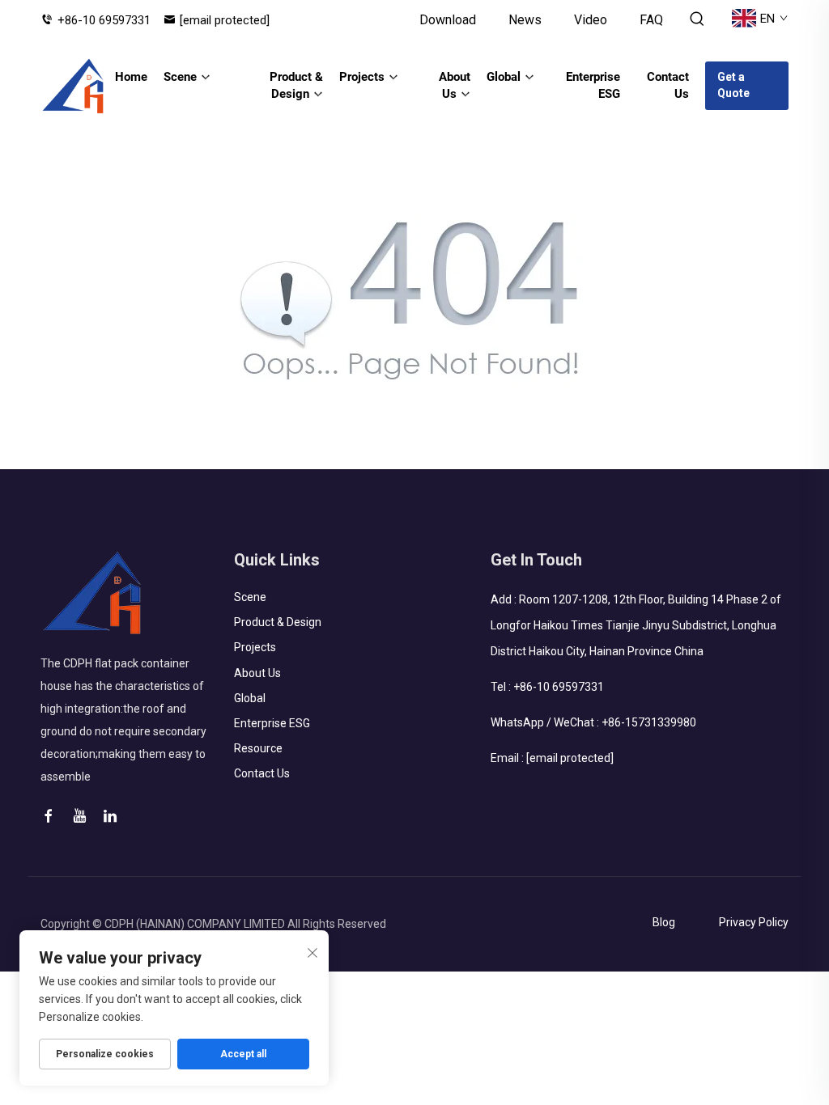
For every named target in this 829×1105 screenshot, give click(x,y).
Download (447, 20)
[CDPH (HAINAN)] (73, 85)
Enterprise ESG (593, 85)
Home (131, 77)
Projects (362, 77)
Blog (664, 922)
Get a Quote (733, 84)
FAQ (651, 20)
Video (590, 20)
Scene (180, 77)
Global (504, 77)
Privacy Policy (754, 922)
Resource (258, 748)
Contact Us (668, 85)
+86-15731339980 (649, 722)
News (525, 20)
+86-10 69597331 (104, 20)
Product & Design (296, 85)
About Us (454, 85)
